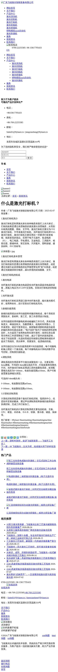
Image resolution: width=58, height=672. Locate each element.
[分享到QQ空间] (2, 437)
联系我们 (10, 89)
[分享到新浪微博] (5, 437)
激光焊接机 (17, 75)
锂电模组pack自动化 (21, 77)
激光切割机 (17, 66)
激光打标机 (17, 69)
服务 (8, 83)
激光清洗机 (17, 63)
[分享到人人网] (11, 437)
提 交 (30, 158)
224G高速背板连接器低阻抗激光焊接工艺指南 (28, 564)
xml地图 (46, 635)
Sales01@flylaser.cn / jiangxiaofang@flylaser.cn (28, 597)
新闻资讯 (10, 86)
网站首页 (10, 55)
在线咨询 (5, 587)
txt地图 (11, 638)
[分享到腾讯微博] (8, 437)
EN (7, 50)
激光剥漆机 (17, 80)
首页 (8, 169)
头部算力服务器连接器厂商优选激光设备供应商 (29, 530)
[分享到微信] (14, 437)
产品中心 (10, 60)
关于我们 (10, 58)
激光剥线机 (17, 72)
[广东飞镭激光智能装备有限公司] (17, 2)
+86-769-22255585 (32, 592)
